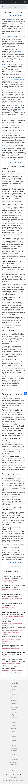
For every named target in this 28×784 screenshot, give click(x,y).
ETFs (7, 92)
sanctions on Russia (12, 132)
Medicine (14, 722)
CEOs (3, 64)
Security (4, 632)
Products (14, 701)
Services (14, 687)
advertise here (16, 566)
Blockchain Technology (7, 582)
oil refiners (9, 19)
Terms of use (14, 757)
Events (14, 734)
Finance (14, 712)
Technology (14, 717)
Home (5, 7)
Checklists (14, 748)
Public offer (14, 765)
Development (14, 697)
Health (14, 725)
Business (14, 703)
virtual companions (10, 36)
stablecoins (5, 598)
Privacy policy (14, 762)
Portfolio (14, 745)
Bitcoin (4, 589)
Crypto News (5, 580)
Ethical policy (14, 759)
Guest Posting (14, 694)
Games (14, 720)
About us (14, 731)
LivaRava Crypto (13, 2)
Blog (14, 743)
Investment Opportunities (8, 600)
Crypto (10, 7)
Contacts (14, 736)
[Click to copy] (21, 15)
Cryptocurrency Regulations (13, 589)
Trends (14, 709)
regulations (18, 119)
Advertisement (14, 692)
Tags (15, 7)
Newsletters (14, 750)
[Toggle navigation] (25, 2)
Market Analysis (13, 580)
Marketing (14, 689)
